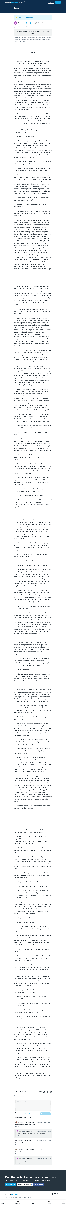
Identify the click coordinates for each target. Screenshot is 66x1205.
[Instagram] (52, 1194)
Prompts (17, 1203)
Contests (33, 1203)
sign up (23, 1113)
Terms (10, 1197)
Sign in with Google (24, 1184)
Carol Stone (29, 1131)
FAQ (6, 1197)
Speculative (23, 26)
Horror (16, 26)
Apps (21, 2)
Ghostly (24, 41)
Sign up (51, 2)
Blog (63, 1203)
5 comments (47, 23)
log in (29, 1113)
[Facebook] (57, 1194)
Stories (49, 1203)
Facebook (38, 1184)
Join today (9, 1184)
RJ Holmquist (28, 1140)
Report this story (19, 1096)
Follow (28, 22)
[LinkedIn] (55, 1194)
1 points (22, 1122)
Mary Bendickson (29, 1122)
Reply (17, 1126)
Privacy (15, 1197)
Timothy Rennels (29, 1149)
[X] (50, 1194)
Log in (58, 2)
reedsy (11, 2)
